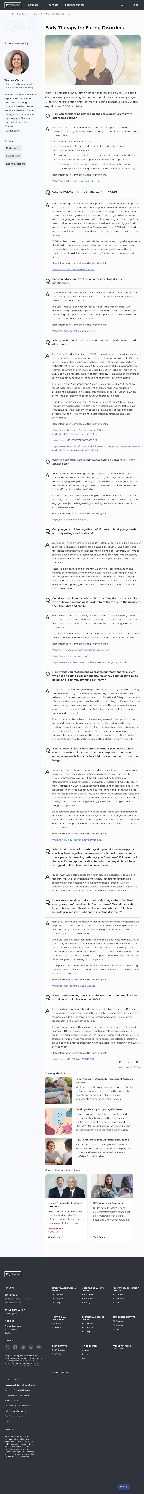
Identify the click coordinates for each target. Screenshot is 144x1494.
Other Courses (89, 1346)
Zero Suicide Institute (14, 1416)
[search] (122, 5)
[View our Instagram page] (31, 1347)
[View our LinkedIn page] (23, 1347)
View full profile (13, 131)
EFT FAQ (86, 1332)
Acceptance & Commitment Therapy (126, 1289)
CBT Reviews (87, 1299)
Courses (33, 5)
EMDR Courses (58, 1350)
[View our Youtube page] (39, 1347)
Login (135, 5)
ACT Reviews (118, 1299)
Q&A (36, 14)
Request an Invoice (13, 1303)
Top (122, 1487)
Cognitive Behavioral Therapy (93, 1289)
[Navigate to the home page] (12, 5)
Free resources (75, 5)
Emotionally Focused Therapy (93, 1318)
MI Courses (56, 1324)
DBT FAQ (56, 1303)
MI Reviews (56, 1328)
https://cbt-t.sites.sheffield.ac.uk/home (73, 331)
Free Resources (23, 14)
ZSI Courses (118, 1321)
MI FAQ (55, 1332)
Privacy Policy (11, 1329)
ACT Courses (118, 1295)
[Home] (13, 14)
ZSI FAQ (116, 1329)
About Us (9, 1288)
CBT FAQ (86, 1303)
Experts (53, 5)
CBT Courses (87, 1295)
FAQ (84, 1358)
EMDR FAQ (56, 1354)
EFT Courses (87, 1324)
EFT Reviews (87, 1328)
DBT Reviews (57, 1299)
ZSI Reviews (118, 1325)
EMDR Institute (59, 1346)
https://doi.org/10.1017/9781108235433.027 (74, 440)
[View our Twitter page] (7, 1347)
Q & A (7, 1421)
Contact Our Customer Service (18, 1299)
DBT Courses (57, 1295)
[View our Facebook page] (15, 1347)
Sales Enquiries (11, 1314)
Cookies (8, 1333)
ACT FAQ (116, 1303)
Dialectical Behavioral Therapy (64, 1289)
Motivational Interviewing (59, 1318)
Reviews (85, 1354)
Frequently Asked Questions (122, 1347)
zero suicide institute (124, 1317)
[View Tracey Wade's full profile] (16, 62)
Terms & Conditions (13, 1326)
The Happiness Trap (60, 1372)
